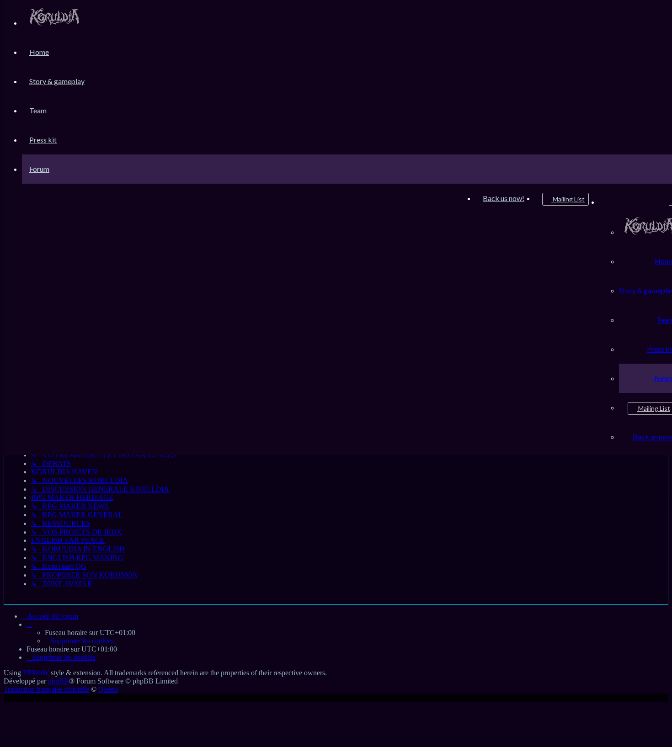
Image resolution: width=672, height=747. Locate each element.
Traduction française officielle (46, 689)
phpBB (58, 681)
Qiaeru (108, 689)
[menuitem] (54, 22)
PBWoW (36, 673)
